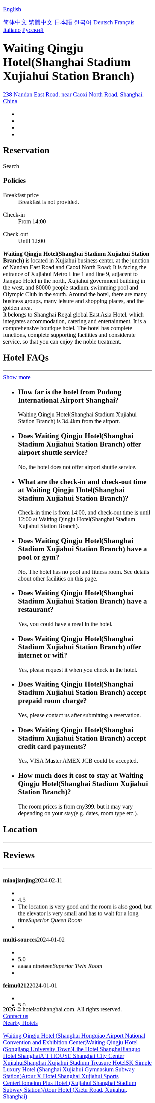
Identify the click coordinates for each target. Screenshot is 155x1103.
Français (124, 22)
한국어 (83, 22)
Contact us (15, 1016)
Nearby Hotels (20, 1023)
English (12, 9)
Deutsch (103, 22)
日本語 (63, 22)
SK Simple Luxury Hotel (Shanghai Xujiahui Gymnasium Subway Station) (77, 1069)
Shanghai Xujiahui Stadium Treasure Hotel (75, 1062)
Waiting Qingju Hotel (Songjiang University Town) (70, 1045)
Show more (16, 377)
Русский (33, 30)
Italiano (12, 30)
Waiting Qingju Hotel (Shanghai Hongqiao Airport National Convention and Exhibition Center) (74, 1039)
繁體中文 (41, 22)
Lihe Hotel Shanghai (97, 1049)
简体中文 (15, 22)
